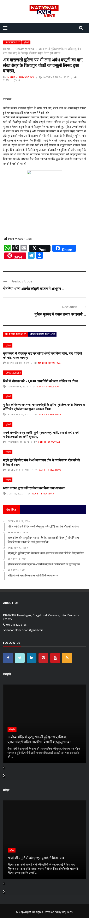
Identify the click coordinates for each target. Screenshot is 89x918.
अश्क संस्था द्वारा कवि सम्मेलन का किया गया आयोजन (34, 488)
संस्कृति (11, 729)
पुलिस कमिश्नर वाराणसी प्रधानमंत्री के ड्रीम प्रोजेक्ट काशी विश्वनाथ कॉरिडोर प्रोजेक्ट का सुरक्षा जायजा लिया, (44, 406)
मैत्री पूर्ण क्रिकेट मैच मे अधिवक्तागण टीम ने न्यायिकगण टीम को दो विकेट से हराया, (41, 462)
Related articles (15, 334)
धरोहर (11, 850)
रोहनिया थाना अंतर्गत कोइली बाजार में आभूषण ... (33, 288)
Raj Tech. (67, 912)
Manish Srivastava (20, 77)
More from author (42, 334)
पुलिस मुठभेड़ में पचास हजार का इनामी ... (60, 314)
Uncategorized (12, 42)
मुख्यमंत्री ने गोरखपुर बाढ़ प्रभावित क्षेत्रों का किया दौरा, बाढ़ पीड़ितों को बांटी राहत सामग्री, (42, 355)
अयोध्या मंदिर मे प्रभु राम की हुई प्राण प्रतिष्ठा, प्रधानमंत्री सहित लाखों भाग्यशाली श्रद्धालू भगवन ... (40, 739)
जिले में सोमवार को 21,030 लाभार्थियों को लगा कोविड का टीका (40, 381)
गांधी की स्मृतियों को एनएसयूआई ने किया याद (35, 857)
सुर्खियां (26, 42)
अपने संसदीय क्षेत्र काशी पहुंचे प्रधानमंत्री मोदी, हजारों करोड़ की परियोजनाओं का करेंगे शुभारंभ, (41, 434)
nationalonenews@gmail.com (24, 630)
